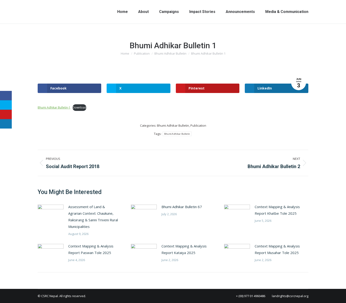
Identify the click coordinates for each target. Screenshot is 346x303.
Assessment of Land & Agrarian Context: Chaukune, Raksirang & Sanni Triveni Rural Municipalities (93, 216)
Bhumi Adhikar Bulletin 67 (181, 206)
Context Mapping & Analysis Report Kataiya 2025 (184, 249)
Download (79, 107)
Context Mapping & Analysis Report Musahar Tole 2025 (277, 249)
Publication (198, 125)
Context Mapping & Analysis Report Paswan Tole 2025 (90, 249)
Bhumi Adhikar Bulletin (173, 125)
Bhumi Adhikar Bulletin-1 (54, 107)
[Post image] (51, 214)
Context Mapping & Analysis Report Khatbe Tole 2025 (277, 210)
